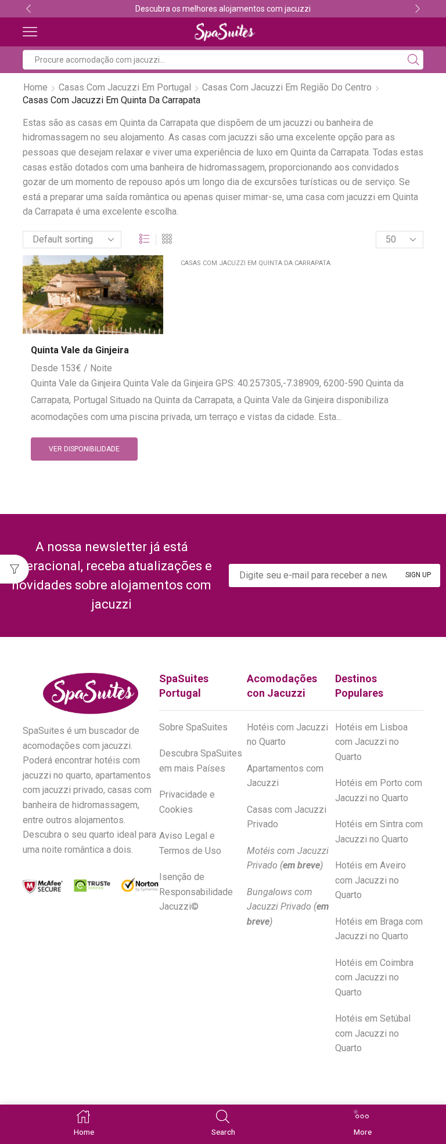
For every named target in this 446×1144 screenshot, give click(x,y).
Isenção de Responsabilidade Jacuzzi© (196, 891)
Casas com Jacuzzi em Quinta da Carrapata (255, 263)
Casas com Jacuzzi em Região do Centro (287, 87)
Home (35, 87)
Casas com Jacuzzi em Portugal (125, 87)
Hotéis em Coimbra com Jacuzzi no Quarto (374, 977)
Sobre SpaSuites (193, 727)
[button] (28, 8)
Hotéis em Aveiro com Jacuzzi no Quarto (370, 880)
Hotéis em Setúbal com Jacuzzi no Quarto (373, 1033)
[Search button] (413, 59)
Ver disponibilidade (84, 449)
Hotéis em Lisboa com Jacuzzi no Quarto (371, 742)
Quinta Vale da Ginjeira (80, 350)
